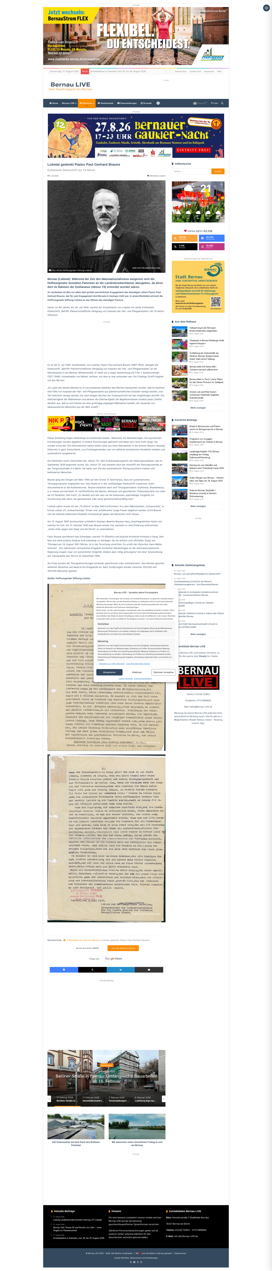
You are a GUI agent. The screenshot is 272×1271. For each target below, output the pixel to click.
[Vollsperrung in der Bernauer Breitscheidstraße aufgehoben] (179, 331)
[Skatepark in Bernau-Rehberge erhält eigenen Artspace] (179, 344)
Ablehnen (137, 672)
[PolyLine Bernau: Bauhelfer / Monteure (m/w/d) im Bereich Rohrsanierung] (179, 494)
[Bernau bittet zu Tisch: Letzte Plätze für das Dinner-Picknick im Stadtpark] (179, 383)
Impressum (209, 71)
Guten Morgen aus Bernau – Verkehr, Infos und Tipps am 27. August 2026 (127, 71)
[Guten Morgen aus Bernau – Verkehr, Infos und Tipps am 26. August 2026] (179, 481)
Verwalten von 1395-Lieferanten (112, 664)
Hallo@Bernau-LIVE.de (200, 706)
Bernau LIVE (68, 103)
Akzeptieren (109, 672)
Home (55, 103)
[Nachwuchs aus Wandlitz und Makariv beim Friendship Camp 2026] (179, 469)
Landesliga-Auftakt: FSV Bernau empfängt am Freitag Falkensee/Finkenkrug (204, 454)
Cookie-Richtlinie (126, 678)
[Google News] (113, 959)
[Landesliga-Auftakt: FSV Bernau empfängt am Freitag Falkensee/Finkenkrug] (179, 455)
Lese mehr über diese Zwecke (138, 664)
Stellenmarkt (106, 103)
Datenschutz (180, 71)
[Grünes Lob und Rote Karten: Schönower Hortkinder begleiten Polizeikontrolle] (179, 395)
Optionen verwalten (163, 672)
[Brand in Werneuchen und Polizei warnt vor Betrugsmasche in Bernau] (179, 430)
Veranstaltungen (128, 103)
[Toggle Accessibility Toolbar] (266, 8)
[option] (106, 1078)
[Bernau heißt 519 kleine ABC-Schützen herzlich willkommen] (179, 370)
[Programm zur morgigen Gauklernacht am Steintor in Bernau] (179, 442)
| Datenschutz (179, 1253)
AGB (219, 71)
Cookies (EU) (195, 71)
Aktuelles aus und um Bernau (84, 940)
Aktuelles (87, 103)
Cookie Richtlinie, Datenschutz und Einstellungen (136, 1258)
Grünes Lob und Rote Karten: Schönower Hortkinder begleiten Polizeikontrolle (204, 395)
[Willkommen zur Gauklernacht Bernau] (136, 136)
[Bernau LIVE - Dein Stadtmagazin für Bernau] (70, 86)
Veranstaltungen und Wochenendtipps (107, 1065)
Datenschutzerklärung (143, 678)
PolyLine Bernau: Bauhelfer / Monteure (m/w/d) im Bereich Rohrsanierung (203, 493)
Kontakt (147, 103)
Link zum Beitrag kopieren (123, 948)
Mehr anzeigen (198, 407)
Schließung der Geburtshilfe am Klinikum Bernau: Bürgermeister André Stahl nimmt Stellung (204, 356)
